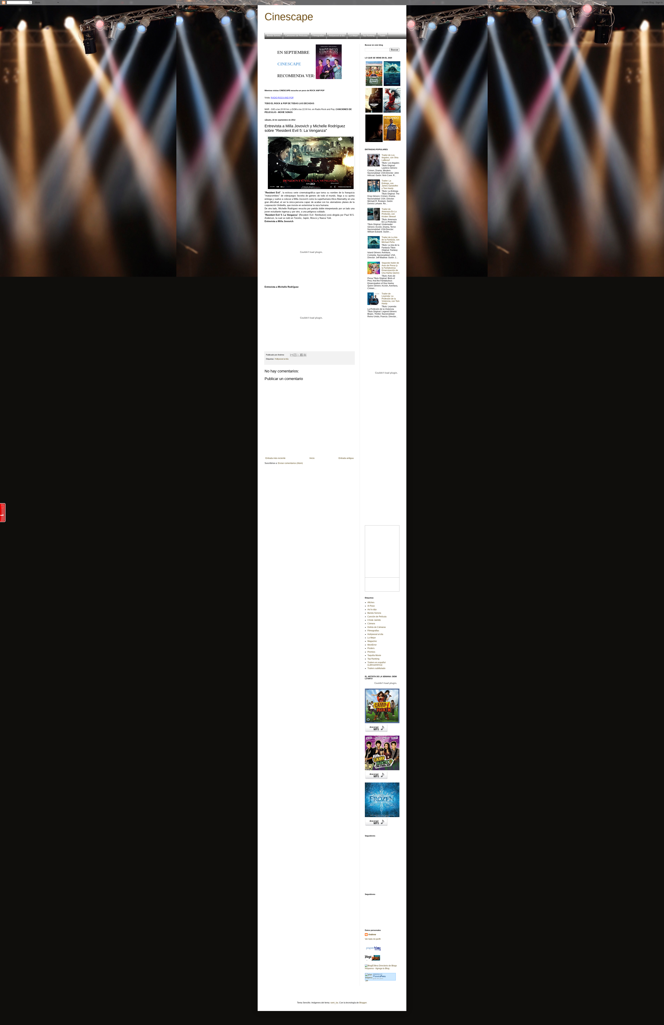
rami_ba (334, 1002)
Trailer (382, 35)
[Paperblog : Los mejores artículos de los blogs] (373, 950)
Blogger (363, 1002)
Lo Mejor (353, 35)
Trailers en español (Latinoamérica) (376, 663)
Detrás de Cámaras (376, 627)
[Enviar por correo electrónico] (291, 355)
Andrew (372, 934)
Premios (371, 652)
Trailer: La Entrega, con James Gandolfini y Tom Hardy (390, 184)
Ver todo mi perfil (373, 939)
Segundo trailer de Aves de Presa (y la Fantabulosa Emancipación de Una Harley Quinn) (390, 268)
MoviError (372, 645)
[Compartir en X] (298, 355)
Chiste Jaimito (374, 620)
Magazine (372, 641)
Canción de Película (376, 616)
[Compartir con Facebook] (301, 355)
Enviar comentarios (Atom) (290, 463)
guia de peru (378, 978)
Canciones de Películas (296, 35)
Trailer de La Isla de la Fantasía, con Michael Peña (390, 240)
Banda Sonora (273, 35)
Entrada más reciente (275, 458)
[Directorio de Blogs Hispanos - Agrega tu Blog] (382, 968)
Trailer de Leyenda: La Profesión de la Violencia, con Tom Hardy (390, 298)
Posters (371, 648)
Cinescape (289, 16)
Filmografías (318, 35)
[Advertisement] (382, 870)
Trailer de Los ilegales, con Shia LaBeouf (390, 157)
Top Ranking (369, 35)
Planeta (379, 976)
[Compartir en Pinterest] (305, 355)
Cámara (371, 623)
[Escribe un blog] (295, 355)
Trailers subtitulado (376, 668)
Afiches (370, 602)
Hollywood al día (337, 35)
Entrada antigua (346, 458)
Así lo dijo (372, 609)
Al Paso (371, 606)
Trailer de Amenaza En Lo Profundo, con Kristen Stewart (389, 213)
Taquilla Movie (374, 655)
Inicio (312, 458)
